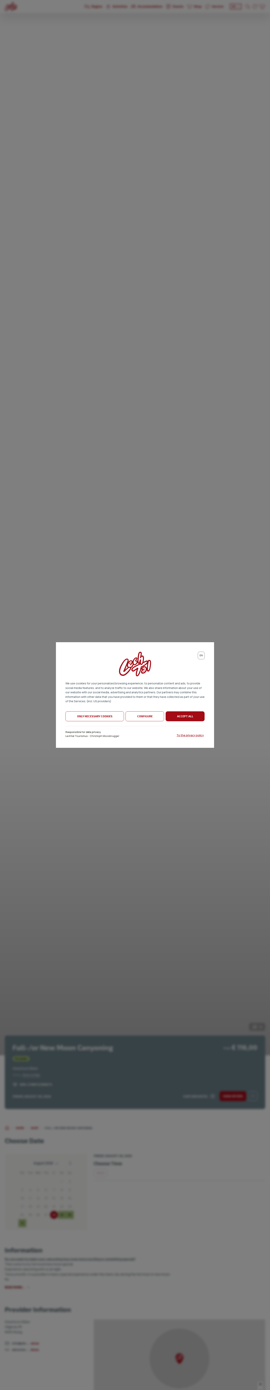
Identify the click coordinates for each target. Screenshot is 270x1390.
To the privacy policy (190, 735)
